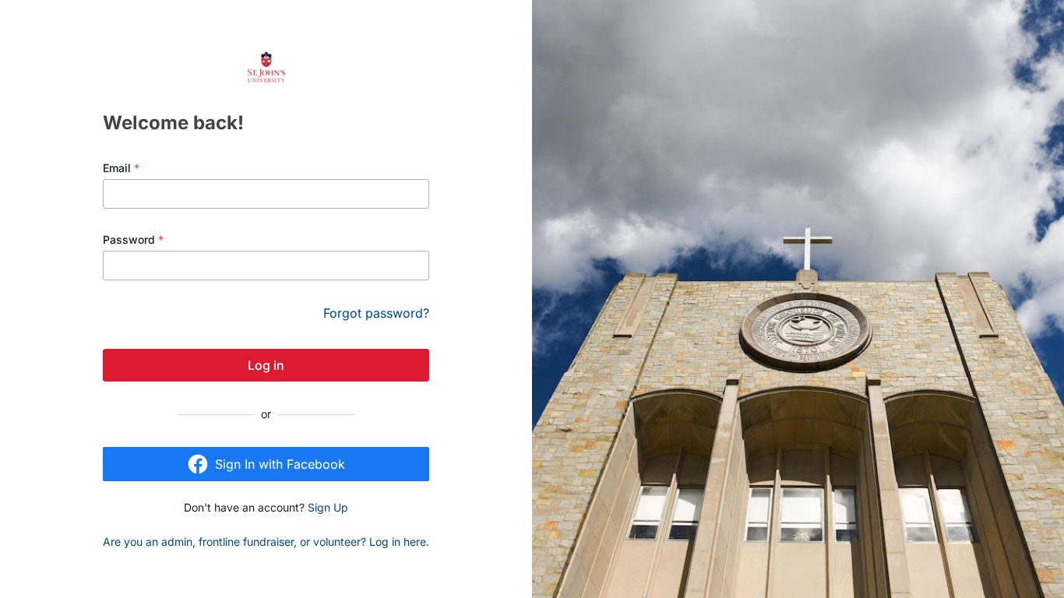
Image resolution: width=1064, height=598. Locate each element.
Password (133, 239)
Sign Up (328, 507)
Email (121, 167)
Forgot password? (376, 313)
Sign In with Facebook (280, 464)
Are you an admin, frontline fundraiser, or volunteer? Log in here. (266, 541)
